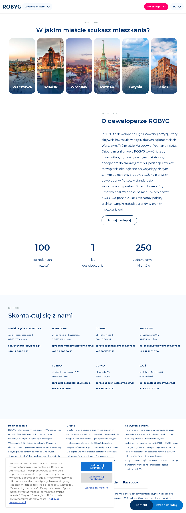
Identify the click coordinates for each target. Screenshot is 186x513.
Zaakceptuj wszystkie (96, 466)
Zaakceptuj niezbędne (96, 477)
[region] (60, 482)
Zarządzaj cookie (96, 487)
